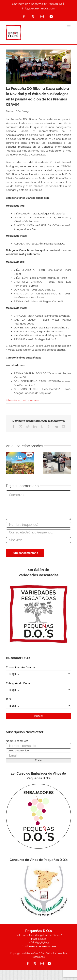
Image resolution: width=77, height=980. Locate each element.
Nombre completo (17, 740)
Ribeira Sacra (13, 400)
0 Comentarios (31, 400)
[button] (9, 463)
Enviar (38, 760)
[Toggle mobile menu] (69, 27)
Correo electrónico (18, 750)
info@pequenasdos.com (38, 8)
